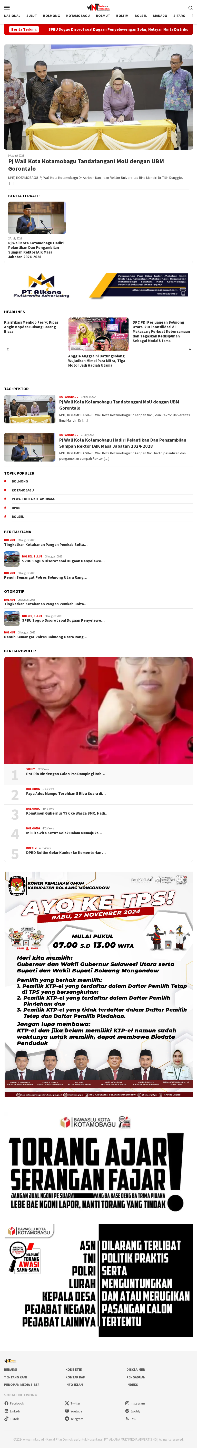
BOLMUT (10, 540)
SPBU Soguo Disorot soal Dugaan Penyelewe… (63, 561)
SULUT (38, 556)
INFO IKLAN (74, 1385)
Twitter (75, 1403)
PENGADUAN (135, 1377)
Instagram (138, 1403)
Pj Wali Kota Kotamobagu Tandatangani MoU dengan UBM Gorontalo (86, 165)
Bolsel (18, 516)
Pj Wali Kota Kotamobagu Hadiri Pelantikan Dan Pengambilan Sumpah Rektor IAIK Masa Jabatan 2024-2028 (36, 250)
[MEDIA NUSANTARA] (98, 7)
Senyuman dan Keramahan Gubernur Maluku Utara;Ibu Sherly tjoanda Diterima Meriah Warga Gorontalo (160, 329)
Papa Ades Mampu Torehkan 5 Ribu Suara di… (66, 793)
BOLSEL (27, 556)
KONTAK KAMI (75, 1377)
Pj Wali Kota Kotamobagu (33, 499)
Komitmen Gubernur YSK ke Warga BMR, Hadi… (67, 813)
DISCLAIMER (135, 1369)
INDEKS (132, 1385)
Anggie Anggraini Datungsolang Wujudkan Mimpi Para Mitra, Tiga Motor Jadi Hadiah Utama (32, 361)
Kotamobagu (23, 490)
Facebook (17, 1403)
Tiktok (14, 1419)
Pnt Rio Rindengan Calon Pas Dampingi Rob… (65, 774)
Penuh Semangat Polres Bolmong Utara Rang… (45, 577)
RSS (133, 1419)
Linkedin (16, 1411)
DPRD (16, 508)
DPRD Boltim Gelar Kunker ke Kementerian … (66, 852)
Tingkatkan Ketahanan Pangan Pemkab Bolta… (45, 544)
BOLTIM (31, 848)
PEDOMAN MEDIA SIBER (22, 1385)
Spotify (135, 1411)
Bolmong (20, 481)
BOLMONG (33, 789)
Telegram (77, 1419)
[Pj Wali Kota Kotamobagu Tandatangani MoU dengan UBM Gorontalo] (98, 97)
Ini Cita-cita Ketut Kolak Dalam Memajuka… (64, 833)
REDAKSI (10, 1369)
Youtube (76, 1411)
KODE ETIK (73, 1369)
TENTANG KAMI (15, 1377)
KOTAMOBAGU (68, 397)
